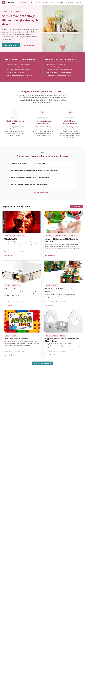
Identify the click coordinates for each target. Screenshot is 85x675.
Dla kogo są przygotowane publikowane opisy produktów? (30, 178)
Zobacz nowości (75, 206)
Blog (32, 2)
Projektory (16, 285)
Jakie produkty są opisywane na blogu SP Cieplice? (28, 164)
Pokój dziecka (70, 2)
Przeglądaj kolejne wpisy (41, 363)
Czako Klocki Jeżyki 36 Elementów (16, 338)
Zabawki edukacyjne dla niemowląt (65, 235)
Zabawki (44, 2)
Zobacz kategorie (28, 45)
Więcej (79, 2)
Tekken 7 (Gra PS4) (10, 239)
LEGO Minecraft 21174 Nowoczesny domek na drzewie (61, 290)
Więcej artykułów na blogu (41, 192)
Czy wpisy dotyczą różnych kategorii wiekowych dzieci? (29, 184)
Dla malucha (59, 2)
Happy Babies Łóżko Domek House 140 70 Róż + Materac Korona (62, 339)
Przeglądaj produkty (10, 45)
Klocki (48, 285)
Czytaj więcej (8, 255)
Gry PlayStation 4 (10, 235)
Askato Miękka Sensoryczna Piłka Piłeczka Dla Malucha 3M (61, 240)
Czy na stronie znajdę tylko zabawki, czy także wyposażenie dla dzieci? (34, 171)
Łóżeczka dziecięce (52, 335)
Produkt (38, 2)
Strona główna (24, 2)
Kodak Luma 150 (10, 289)
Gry (51, 2)
